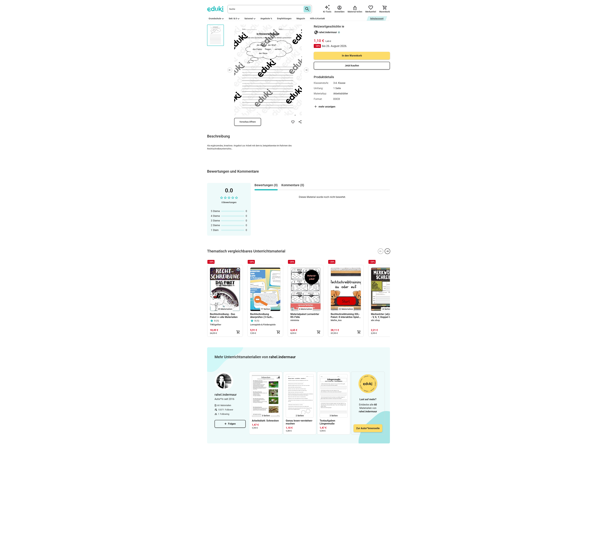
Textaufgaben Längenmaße (327, 422)
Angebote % (266, 18)
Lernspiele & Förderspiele (263, 324)
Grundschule (215, 18)
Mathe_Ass (336, 320)
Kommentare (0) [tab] (292, 185)
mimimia (294, 320)
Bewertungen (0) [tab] (266, 185)
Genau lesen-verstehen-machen (299, 422)
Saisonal (248, 18)
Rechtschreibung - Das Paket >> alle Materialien (224, 316)
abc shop (375, 320)
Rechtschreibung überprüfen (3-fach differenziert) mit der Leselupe (262, 316)
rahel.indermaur (328, 32)
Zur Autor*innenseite (368, 428)
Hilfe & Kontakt (317, 18)
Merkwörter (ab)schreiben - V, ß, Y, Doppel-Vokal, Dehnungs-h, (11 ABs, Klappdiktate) (385, 316)
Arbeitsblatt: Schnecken (265, 420)
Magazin (300, 18)
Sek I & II (233, 18)
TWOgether (215, 324)
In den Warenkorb (352, 55)
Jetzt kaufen (352, 65)
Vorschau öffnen (247, 122)
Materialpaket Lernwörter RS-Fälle (304, 316)
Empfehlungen (284, 18)
